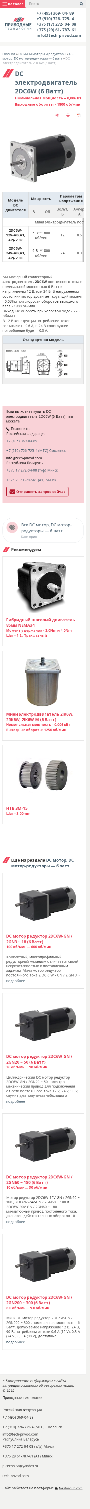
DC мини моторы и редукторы (42, 54)
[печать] (68, 115)
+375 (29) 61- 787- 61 (56, 30)
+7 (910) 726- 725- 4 (55, 18)
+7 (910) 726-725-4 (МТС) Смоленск (36, 450)
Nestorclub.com (70, 1488)
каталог (15, 3)
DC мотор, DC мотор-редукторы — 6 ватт (38, 56)
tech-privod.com (15, 1475)
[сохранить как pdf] (79, 115)
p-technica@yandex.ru (20, 1465)
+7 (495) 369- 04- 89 (55, 13)
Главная (9, 54)
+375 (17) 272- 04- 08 (56, 24)
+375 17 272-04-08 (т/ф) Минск (32, 470)
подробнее (15, 980)
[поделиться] (57, 115)
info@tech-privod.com (58, 35)
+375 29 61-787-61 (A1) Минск (31, 480)
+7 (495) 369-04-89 (21, 440)
